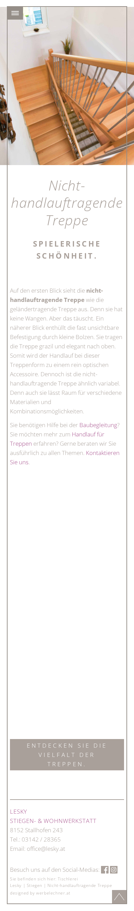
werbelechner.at (53, 893)
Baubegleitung (98, 425)
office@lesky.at (46, 849)
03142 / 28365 (41, 839)
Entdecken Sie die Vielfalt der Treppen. (67, 754)
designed (19, 893)
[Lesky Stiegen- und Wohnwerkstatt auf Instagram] (114, 870)
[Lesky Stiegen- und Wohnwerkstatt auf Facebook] (105, 870)
